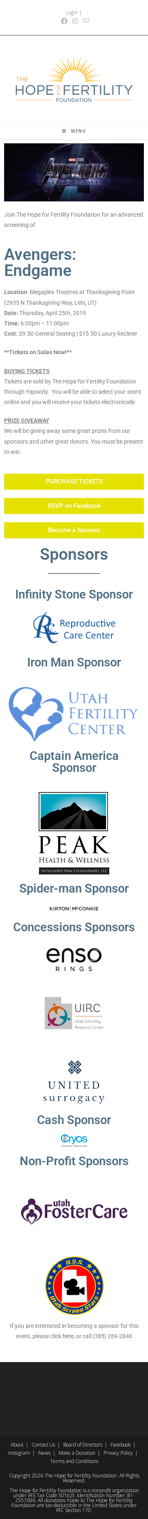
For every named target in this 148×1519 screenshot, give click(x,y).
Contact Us (43, 1444)
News (44, 1452)
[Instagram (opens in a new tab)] (75, 21)
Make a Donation (77, 1452)
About (17, 1444)
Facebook (121, 1444)
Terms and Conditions (74, 1461)
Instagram (19, 1452)
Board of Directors (82, 1444)
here (68, 1336)
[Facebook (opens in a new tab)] (64, 21)
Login (72, 12)
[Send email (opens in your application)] (85, 21)
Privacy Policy (118, 1452)
